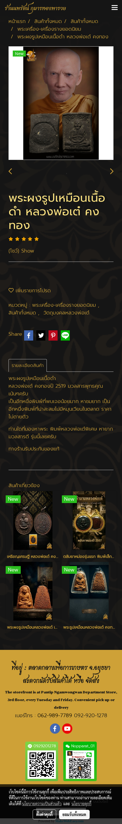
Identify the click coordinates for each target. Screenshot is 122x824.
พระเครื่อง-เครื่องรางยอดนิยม (65, 305)
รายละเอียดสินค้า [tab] (28, 365)
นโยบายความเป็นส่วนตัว (42, 803)
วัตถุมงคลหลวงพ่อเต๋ (66, 313)
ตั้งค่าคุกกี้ (44, 814)
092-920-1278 (90, 715)
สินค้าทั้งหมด (23, 313)
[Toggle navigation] (114, 8)
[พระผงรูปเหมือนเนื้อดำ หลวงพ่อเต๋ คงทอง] (61, 103)
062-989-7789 (54, 715)
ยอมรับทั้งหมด (74, 814)
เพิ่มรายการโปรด (32, 291)
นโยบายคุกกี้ (81, 803)
